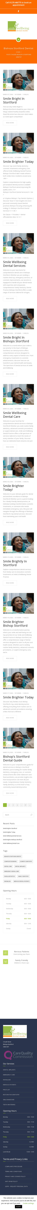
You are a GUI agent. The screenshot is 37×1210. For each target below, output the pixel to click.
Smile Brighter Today (18, 161)
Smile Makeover (8, 1100)
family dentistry (23, 876)
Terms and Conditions (13, 1171)
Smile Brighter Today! (13, 487)
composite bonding (10, 861)
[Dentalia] (18, 26)
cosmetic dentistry (26, 861)
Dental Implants (9, 1070)
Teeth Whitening (9, 1105)
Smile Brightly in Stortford (15, 563)
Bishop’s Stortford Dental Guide (16, 758)
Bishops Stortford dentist (12, 856)
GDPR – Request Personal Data (16, 1186)
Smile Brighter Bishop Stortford (15, 623)
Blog (27, 94)
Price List (6, 1090)
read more (10, 123)
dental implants (20, 866)
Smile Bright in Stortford (13, 100)
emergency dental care (11, 871)
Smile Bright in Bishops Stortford (16, 339)
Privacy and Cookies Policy (15, 1176)
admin (19, 94)
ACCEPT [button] (18, 1207)
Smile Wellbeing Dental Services (14, 264)
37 (25, 805)
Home (18, 52)
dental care (8, 866)
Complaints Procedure (13, 1166)
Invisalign (7, 1080)
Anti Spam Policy (11, 1181)
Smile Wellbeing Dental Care (14, 414)
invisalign (7, 881)
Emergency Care (9, 1075)
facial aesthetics (9, 876)
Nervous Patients (9, 1085)
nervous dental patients (21, 881)
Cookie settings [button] (28, 1203)
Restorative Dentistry (11, 1095)
